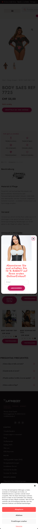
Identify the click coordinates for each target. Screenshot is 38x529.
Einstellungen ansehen (19, 521)
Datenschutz (19, 526)
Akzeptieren (19, 509)
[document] (19, 264)
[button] (35, 486)
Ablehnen (19, 515)
